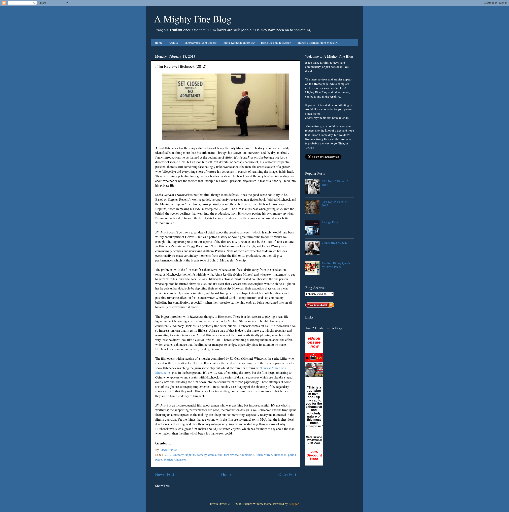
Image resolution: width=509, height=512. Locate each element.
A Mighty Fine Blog (192, 18)
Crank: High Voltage (334, 242)
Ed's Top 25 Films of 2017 (335, 203)
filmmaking (247, 455)
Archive (173, 43)
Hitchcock (280, 455)
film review (231, 455)
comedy (202, 455)
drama (212, 455)
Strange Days (330, 222)
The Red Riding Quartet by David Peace (336, 264)
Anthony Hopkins (184, 455)
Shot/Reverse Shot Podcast (201, 43)
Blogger (293, 504)
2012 (168, 455)
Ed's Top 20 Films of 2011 (335, 183)
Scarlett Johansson (175, 459)
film (220, 455)
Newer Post (164, 474)
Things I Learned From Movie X (317, 43)
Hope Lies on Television (276, 43)
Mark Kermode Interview (239, 43)
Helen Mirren (263, 455)
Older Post (287, 474)
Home (158, 43)
